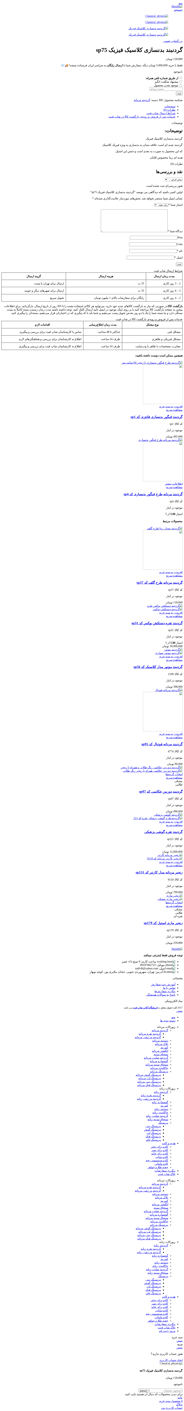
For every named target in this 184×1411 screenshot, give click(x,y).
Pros (180, 237)
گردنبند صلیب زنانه (157, 1115)
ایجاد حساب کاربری (171, 1360)
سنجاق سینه (161, 1054)
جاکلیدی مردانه (159, 1068)
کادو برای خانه (159, 1153)
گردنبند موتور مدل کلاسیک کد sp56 (158, 667)
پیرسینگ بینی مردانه (149, 1081)
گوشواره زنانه (160, 1102)
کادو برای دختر (159, 1146)
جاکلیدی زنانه (160, 1112)
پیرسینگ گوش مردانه (148, 1074)
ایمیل (178, 257)
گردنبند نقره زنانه (151, 1095)
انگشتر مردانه (160, 1050)
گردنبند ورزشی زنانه (149, 1098)
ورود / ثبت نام (167, 1330)
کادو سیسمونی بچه (157, 1160)
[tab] (88, 106)
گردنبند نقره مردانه (150, 1033)
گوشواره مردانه (159, 1061)
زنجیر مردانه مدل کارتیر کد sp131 (159, 872)
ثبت (179, 93)
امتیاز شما (175, 204)
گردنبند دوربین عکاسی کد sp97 (161, 791)
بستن (179, 1010)
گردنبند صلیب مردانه (156, 1057)
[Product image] (163, 403)
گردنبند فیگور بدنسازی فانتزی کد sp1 (157, 417)
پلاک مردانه (161, 1044)
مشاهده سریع (174, 409)
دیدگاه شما (175, 231)
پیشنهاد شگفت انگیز (167, 81)
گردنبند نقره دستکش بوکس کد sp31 (157, 623)
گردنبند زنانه (161, 1091)
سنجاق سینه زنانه (158, 1119)
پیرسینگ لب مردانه (149, 1078)
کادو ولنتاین (161, 1163)
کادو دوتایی (161, 1156)
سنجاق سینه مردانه (156, 1064)
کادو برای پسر (159, 1150)
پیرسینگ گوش (152, 1129)
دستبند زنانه (161, 1109)
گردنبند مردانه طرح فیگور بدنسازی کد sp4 (153, 494)
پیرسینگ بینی (153, 1126)
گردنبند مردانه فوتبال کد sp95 (162, 744)
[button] (171, 406)
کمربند (164, 1047)
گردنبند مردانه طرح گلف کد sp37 (160, 582)
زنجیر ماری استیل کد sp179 (163, 923)
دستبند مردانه (160, 1040)
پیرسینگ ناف (153, 1139)
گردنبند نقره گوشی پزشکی (163, 832)
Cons (180, 244)
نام (180, 250)
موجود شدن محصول (166, 85)
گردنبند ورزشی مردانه (148, 1037)
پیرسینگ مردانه (159, 1071)
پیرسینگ (163, 1122)
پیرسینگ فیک (153, 1136)
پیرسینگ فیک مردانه (149, 1085)
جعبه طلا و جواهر (158, 1167)
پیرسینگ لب (154, 1133)
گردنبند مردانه (142, 100)
